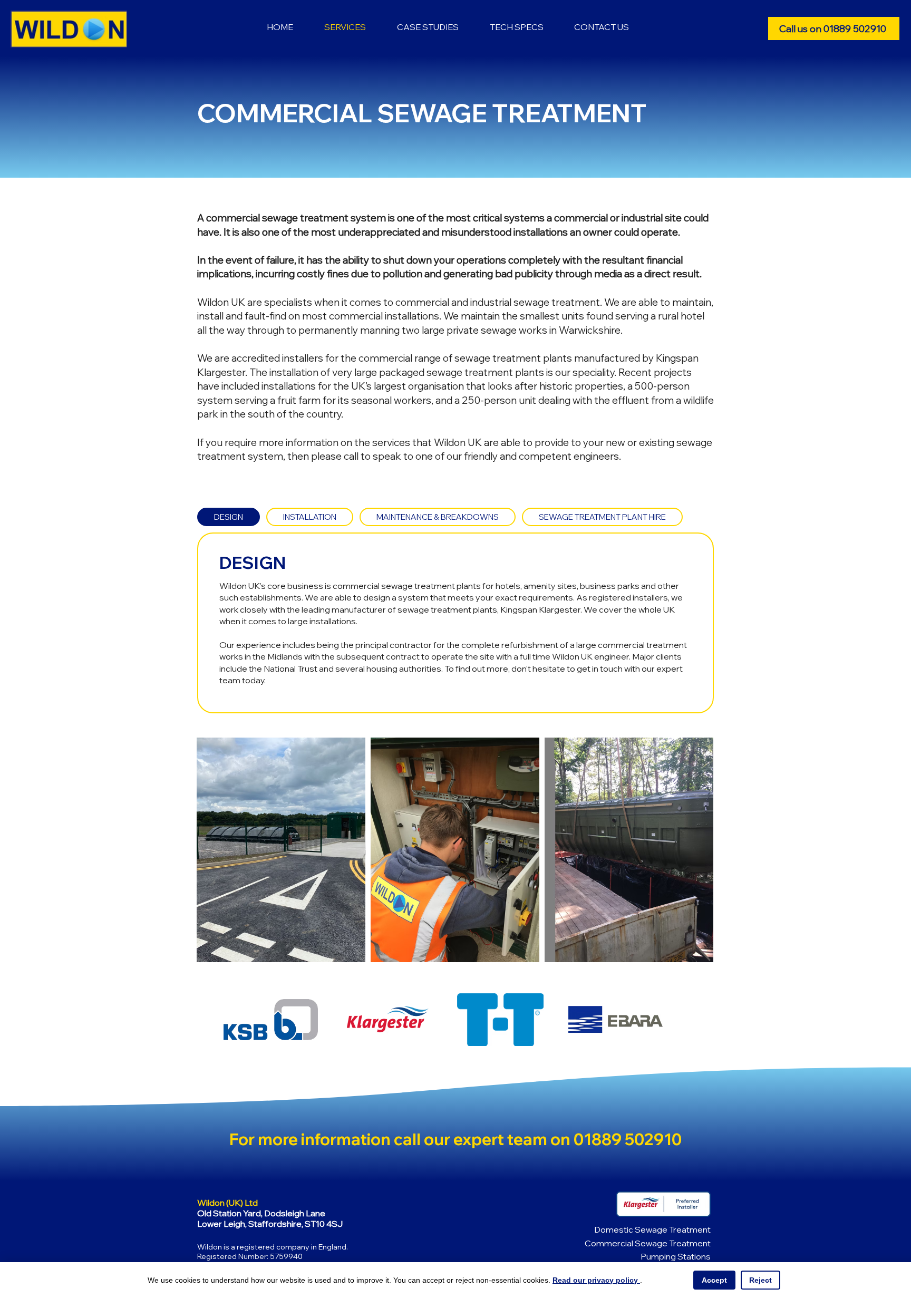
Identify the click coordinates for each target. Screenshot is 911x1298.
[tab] (228, 517)
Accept (714, 1280)
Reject (760, 1280)
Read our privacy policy (596, 1280)
